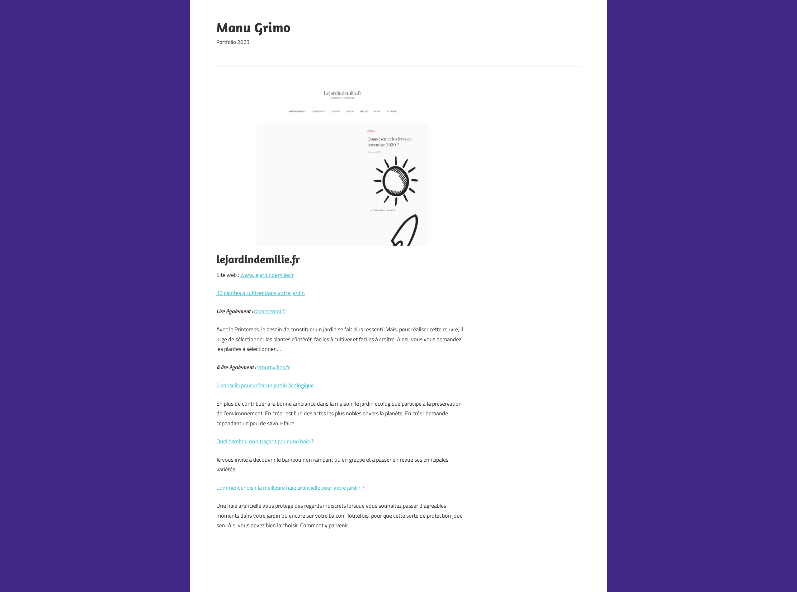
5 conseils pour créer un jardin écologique (265, 385)
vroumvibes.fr (273, 367)
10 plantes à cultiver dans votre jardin (260, 293)
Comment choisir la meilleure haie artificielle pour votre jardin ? (290, 487)
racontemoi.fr (270, 311)
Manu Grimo (253, 27)
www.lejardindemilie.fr (267, 275)
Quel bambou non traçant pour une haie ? (265, 441)
